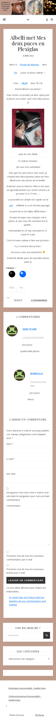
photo (11, 287)
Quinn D (18, 299)
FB (15, 72)
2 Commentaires (39, 300)
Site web (10, 473)
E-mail (10, 458)
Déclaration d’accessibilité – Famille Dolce (27, 688)
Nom (9, 443)
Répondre (27, 345)
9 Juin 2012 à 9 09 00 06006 (38, 384)
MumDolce (36, 373)
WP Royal (39, 715)
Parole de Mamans (29, 64)
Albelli (24, 83)
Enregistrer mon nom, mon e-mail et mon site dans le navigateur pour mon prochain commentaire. (27, 496)
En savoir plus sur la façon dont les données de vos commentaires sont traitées (27, 601)
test (21, 287)
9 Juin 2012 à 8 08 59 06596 (33, 337)
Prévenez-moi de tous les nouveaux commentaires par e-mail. (25, 557)
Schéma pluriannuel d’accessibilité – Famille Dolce (25, 698)
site (11, 205)
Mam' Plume (30, 328)
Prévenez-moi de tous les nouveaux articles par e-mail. (25, 571)
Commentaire (13, 505)
